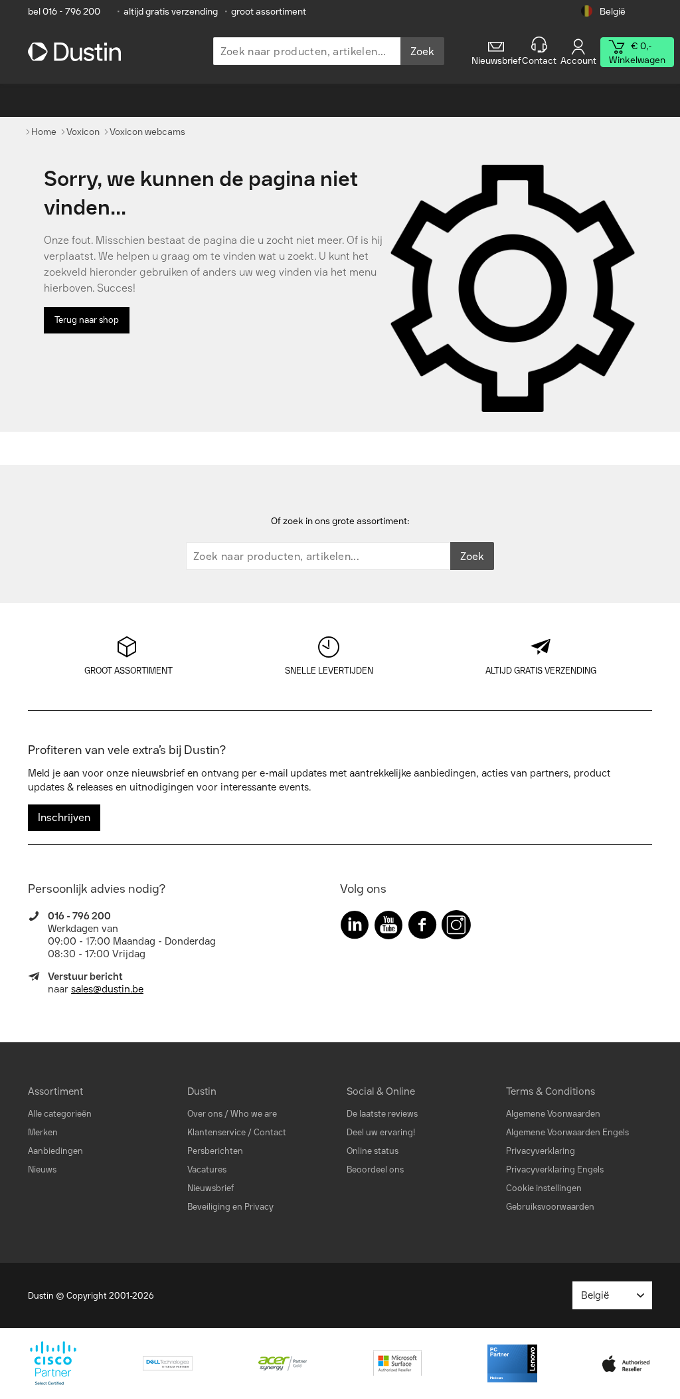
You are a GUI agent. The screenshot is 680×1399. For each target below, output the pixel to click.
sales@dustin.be (107, 989)
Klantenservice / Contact (236, 1132)
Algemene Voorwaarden (553, 1114)
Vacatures (206, 1169)
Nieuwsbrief (210, 1188)
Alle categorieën (60, 1114)
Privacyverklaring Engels (555, 1169)
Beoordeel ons (375, 1169)
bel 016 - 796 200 (64, 11)
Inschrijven (64, 817)
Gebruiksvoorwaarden (550, 1207)
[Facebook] (422, 927)
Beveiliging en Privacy (230, 1207)
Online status (372, 1151)
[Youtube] (388, 927)
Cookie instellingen (544, 1188)
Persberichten (215, 1151)
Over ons (204, 1114)
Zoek (422, 51)
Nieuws (42, 1169)
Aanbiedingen (55, 1151)
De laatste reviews (382, 1114)
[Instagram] (456, 927)
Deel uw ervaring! (381, 1132)
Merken (43, 1132)
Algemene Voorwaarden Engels (567, 1132)
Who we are (253, 1114)
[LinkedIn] (354, 927)
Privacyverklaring (540, 1151)
